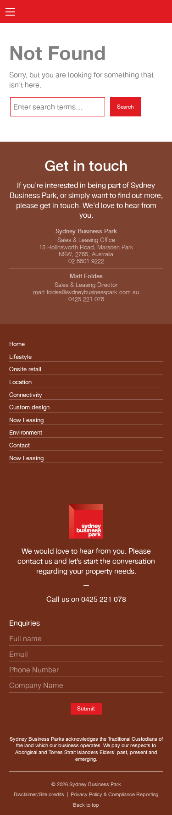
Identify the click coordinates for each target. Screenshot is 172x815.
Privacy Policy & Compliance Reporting (114, 794)
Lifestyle (20, 356)
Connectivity (25, 394)
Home (17, 344)
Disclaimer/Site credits (39, 794)
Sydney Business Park (95, 784)
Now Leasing (26, 420)
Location (20, 382)
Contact (19, 445)
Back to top (86, 805)
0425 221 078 (103, 599)
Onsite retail (25, 369)
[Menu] (10, 12)
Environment (25, 432)
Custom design (29, 407)
